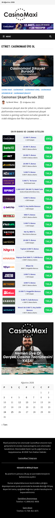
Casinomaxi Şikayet (22, 93)
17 (5, 407)
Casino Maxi (7, 90)
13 (27, 402)
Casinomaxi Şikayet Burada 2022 (23, 97)
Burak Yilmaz (13, 102)
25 (12, 412)
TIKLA (48, 147)
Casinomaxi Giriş (32, 90)
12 (19, 402)
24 (5, 412)
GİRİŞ (48, 138)
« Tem (4, 424)
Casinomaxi (18, 90)
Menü (8, 36)
